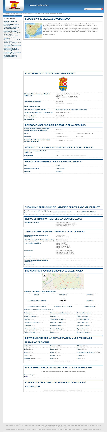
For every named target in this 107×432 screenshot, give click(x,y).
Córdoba (79, 355)
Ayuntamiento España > (10, 13)
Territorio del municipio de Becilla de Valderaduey (55, 231)
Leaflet (63, 288)
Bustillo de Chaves (56, 325)
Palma (52, 352)
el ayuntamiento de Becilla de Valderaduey (50, 73)
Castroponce (63, 294)
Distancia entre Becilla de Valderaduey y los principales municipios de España (11, 50)
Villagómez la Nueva (56, 319)
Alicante (52, 355)
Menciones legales (11, 429)
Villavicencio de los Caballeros (37, 300)
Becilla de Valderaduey (39, 5)
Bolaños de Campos (83, 325)
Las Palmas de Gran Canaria (85, 352)
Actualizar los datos (49, 34)
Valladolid (59, 171)
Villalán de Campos (82, 322)
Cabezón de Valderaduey (31, 322)
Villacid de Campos (89, 306)
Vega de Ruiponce (82, 329)
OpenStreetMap (74, 288)
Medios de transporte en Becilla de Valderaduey (53, 219)
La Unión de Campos (83, 319)
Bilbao (26, 355)
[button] (44, 275)
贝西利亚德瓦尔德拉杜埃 (88, 212)
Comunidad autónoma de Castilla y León (25, 13)
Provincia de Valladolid (40, 13)
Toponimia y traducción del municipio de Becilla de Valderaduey (62, 207)
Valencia (79, 346)
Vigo (51, 358)
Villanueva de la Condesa (31, 329)
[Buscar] (102, 9)
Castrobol (27, 319)
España (58, 165)
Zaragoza (53, 349)
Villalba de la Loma (82, 316)
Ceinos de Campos (56, 322)
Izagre (52, 332)
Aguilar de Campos (29, 332)
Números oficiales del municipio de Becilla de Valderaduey (59, 147)
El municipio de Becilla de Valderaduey (47, 19)
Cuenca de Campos (83, 332)
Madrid (26, 346)
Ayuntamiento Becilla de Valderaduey (55, 13)
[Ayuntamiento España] (14, 8)
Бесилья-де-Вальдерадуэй (63, 212)
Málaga (79, 349)
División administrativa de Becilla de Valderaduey (54, 161)
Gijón (78, 358)
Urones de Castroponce (84, 313)
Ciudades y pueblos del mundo (46, 429)
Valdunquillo (27, 325)
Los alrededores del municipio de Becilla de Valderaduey (58, 367)
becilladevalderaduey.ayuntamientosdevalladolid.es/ (71, 109)
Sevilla (26, 349)
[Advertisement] (63, 55)
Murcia (26, 352)
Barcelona (53, 346)
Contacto (33, 429)
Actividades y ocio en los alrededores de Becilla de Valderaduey (10, 56)
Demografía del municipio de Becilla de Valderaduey (55, 125)
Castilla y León (60, 168)
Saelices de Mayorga (56, 329)
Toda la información (10, 18)
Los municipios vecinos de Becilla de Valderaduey (54, 271)
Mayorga (36, 294)
